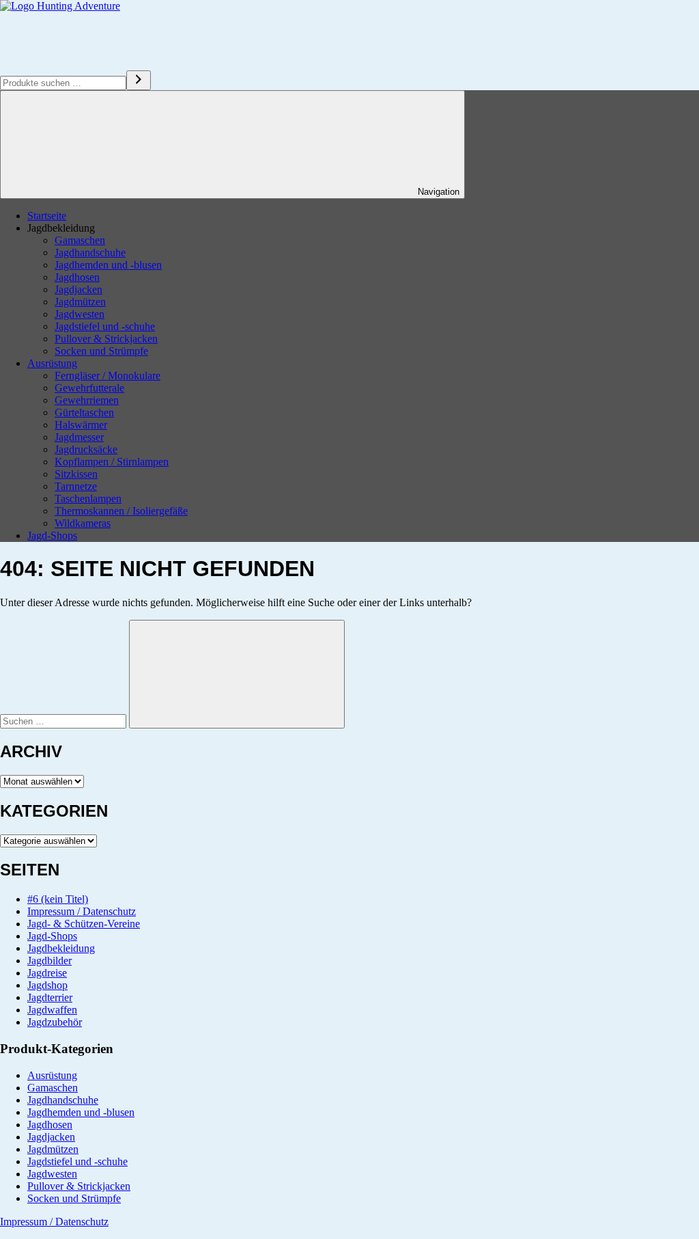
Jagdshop (47, 985)
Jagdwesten (79, 314)
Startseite (46, 215)
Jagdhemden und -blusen (108, 265)
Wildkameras (83, 523)
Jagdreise (47, 973)
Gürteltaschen (84, 412)
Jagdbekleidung (61, 948)
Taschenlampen (88, 498)
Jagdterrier (49, 997)
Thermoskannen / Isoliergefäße (121, 511)
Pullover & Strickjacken (106, 338)
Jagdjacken (78, 289)
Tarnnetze (76, 486)
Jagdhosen (77, 277)
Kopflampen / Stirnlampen (112, 461)
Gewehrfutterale (89, 388)
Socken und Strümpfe (101, 351)
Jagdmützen (80, 302)
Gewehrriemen (87, 400)
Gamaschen (80, 240)
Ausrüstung (52, 363)
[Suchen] (138, 80)
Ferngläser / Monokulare (107, 375)
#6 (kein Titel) (57, 899)
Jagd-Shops (52, 535)
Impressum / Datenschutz (81, 911)
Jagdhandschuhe (90, 252)
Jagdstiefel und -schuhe (105, 326)
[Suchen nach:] (64, 720)
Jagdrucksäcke (86, 449)
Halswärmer (81, 425)
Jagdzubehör (54, 1022)
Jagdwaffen (52, 1010)
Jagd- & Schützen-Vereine (83, 923)
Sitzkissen (76, 474)
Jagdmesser (79, 437)
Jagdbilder (49, 960)
